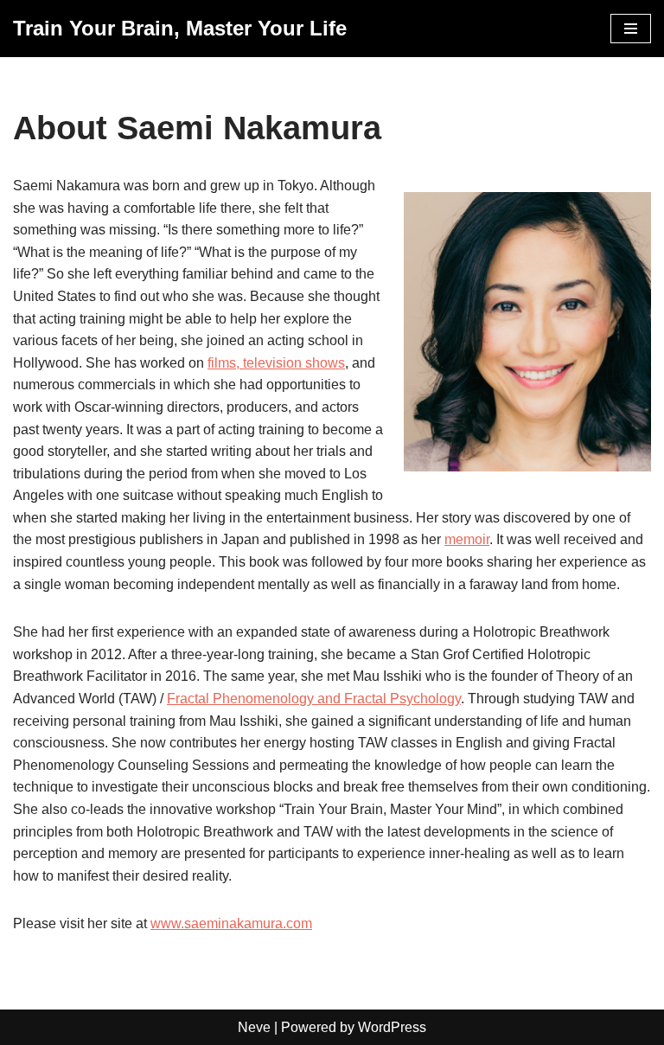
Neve (254, 1027)
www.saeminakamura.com (231, 923)
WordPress (392, 1027)
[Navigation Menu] (630, 28)
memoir (466, 539)
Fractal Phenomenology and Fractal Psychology (314, 698)
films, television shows (276, 363)
